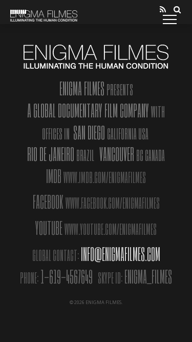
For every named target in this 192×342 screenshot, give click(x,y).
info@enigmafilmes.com (120, 254)
